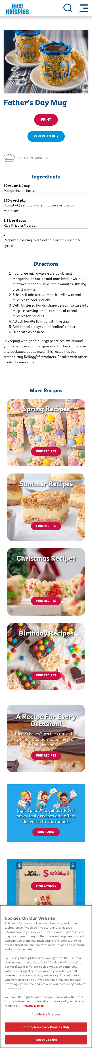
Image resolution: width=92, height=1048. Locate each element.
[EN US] (67, 8)
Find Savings (46, 886)
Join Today (46, 832)
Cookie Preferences (46, 1014)
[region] (46, 976)
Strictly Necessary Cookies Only (46, 1027)
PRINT (46, 119)
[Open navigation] (83, 8)
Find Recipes (46, 452)
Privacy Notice (33, 1005)
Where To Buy (46, 136)
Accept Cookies (46, 1039)
